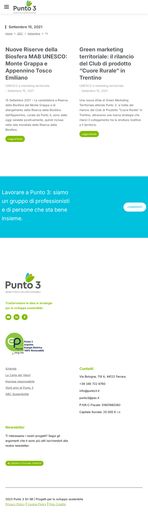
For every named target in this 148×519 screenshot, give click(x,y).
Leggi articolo (15, 139)
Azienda (10, 368)
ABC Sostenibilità (17, 394)
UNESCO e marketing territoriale (27, 86)
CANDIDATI (134, 207)
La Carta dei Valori (18, 375)
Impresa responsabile (19, 381)
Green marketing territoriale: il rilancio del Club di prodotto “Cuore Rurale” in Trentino (106, 63)
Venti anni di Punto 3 (19, 388)
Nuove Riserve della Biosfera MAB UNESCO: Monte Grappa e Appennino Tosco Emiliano (36, 63)
